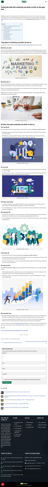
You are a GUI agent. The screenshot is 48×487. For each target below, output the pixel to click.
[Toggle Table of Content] (20, 24)
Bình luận (4, 353)
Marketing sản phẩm (7, 27)
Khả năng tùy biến (7, 37)
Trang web (4, 374)
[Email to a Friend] (27, 335)
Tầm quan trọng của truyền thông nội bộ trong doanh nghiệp (16, 407)
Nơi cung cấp (6, 32)
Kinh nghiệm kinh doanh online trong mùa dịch (12, 342)
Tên (3, 363)
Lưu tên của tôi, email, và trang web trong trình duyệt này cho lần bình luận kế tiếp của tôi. (22, 379)
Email (3, 368)
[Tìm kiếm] (45, 1)
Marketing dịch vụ (7, 28)
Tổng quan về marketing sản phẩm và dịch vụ (11, 26)
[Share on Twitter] (25, 335)
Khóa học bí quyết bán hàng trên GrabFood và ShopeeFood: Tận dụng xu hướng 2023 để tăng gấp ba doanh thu (24, 396)
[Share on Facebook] (23, 335)
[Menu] (2, 2)
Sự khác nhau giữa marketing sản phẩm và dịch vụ (12, 30)
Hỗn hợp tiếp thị (7, 31)
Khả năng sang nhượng (8, 33)
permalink (18, 338)
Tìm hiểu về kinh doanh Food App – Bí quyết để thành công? (16, 403)
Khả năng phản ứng (7, 39)
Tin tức (2, 5)
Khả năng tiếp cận (7, 35)
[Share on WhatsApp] (21, 335)
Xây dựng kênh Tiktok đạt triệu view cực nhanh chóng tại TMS (16, 392)
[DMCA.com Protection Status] (24, 483)
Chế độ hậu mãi (7, 36)
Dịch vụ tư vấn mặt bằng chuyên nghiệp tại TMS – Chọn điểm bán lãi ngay (19, 399)
